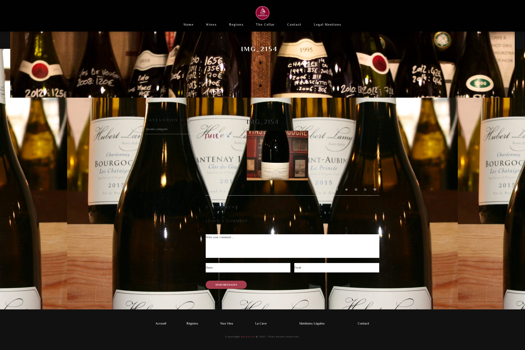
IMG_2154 (263, 121)
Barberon (247, 336)
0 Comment (222, 207)
